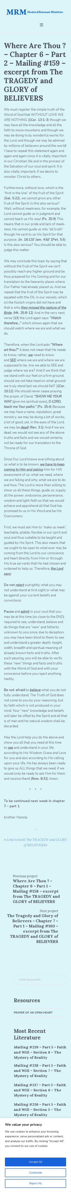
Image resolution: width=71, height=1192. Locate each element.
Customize (35, 1172)
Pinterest (20, 856)
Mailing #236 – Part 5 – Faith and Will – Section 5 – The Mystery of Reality (40, 1109)
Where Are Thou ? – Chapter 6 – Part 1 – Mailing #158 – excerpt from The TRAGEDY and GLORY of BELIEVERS (36, 891)
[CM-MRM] (35, 12)
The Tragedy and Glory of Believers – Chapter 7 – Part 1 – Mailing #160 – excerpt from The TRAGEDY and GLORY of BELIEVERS (32, 928)
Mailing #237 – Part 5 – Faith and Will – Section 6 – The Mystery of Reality (40, 1090)
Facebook (6, 856)
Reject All (35, 1183)
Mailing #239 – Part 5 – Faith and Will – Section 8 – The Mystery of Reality (40, 1052)
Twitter (13, 856)
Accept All (35, 1162)
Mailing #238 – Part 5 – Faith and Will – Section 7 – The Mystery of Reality (40, 1070)
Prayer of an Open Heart (33, 1013)
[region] (35, 1155)
